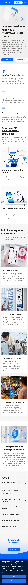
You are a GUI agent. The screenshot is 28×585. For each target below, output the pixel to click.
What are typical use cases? (11, 520)
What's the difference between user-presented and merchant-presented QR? (12, 491)
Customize (14, 581)
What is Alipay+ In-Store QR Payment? (11, 483)
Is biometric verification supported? (9, 527)
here (15, 569)
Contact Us (7, 59)
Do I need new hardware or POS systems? (12, 500)
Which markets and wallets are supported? (12, 508)
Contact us (18, 2)
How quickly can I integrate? (11, 514)
